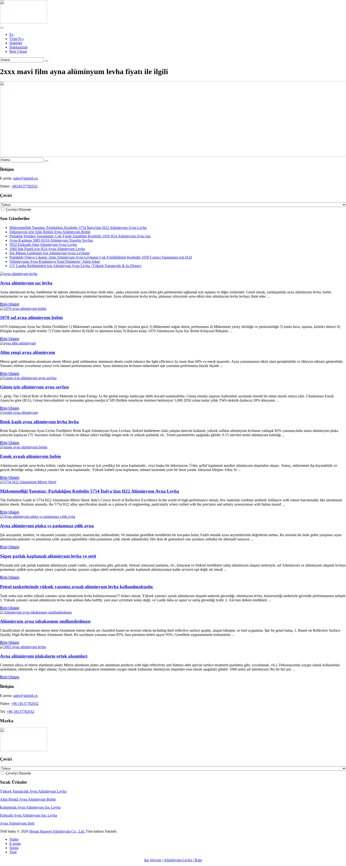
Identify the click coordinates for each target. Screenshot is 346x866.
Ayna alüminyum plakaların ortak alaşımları (43, 656)
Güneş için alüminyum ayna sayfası (34, 386)
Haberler (15, 43)
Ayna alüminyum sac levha (26, 282)
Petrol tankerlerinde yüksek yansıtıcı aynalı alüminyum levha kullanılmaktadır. (76, 586)
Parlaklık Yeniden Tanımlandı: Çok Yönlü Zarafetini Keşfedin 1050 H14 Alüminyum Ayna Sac (80, 236)
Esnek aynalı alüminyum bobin (30, 456)
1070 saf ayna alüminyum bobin (31, 317)
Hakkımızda (18, 47)
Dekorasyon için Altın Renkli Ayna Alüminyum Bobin (49, 232)
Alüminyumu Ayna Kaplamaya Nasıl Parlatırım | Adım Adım (54, 261)
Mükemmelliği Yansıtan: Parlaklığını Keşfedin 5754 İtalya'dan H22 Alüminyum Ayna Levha (78, 228)
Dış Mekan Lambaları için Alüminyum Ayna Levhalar (49, 253)
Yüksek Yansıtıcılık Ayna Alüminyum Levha (33, 791)
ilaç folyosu (152, 860)
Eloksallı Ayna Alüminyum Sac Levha (28, 815)
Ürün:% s (16, 39)
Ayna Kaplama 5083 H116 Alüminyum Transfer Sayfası (51, 240)
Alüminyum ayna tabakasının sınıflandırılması (45, 621)
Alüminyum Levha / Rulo (183, 860)
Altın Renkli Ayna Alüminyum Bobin (28, 799)
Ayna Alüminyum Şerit (17, 823)
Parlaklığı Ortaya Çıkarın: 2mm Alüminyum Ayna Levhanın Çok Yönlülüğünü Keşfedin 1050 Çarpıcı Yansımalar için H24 (100, 257)
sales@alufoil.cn (25, 178)
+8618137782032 (24, 186)
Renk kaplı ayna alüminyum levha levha (39, 421)
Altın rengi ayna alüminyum (27, 352)
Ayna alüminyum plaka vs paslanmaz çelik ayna (47, 525)
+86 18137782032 (25, 704)
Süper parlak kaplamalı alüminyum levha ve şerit (48, 556)
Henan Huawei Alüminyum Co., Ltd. (57, 831)
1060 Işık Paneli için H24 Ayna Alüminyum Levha (47, 249)
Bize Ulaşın (18, 51)
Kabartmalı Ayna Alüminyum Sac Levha (30, 807)
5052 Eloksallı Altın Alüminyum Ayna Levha (43, 245)
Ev (11, 34)
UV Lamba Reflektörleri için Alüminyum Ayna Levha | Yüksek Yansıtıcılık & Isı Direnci (75, 266)
